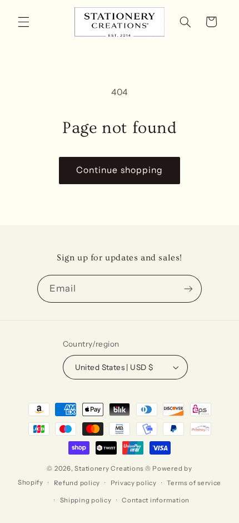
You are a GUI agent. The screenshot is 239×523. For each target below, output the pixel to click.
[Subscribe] (188, 288)
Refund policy (77, 483)
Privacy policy (134, 483)
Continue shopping (119, 170)
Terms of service (194, 483)
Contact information (156, 500)
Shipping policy (86, 500)
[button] (23, 21)
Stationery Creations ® (112, 468)
